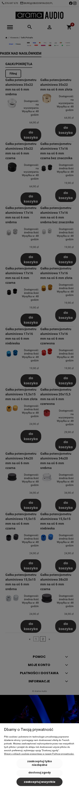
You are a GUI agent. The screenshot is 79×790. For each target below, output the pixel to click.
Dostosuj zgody (39, 772)
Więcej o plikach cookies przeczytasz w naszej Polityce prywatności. (39, 754)
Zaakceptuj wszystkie (39, 782)
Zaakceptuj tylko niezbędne (39, 763)
